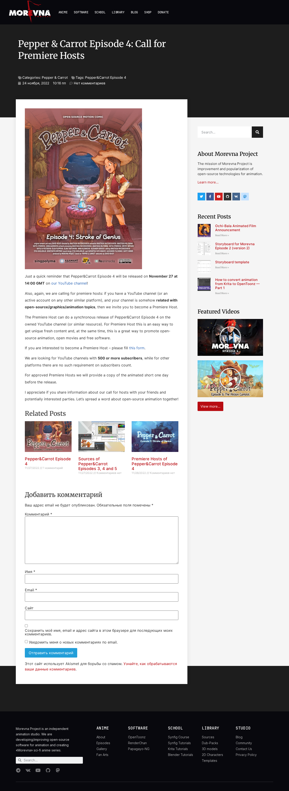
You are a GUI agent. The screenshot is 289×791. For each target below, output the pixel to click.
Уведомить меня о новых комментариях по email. (73, 642)
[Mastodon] (58, 770)
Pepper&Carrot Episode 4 (105, 77)
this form (136, 348)
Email (31, 590)
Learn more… (208, 182)
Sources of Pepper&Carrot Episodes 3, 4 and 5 (97, 463)
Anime (63, 12)
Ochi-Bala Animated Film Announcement (235, 228)
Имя (30, 571)
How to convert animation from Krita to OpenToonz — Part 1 (237, 284)
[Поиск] (257, 132)
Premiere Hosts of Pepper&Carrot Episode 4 (155, 463)
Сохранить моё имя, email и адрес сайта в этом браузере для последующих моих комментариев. (99, 632)
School (100, 12)
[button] (230, 337)
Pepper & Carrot (55, 77)
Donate (163, 12)
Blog (134, 12)
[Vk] (236, 196)
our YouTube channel (69, 283)
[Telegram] (18, 770)
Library (118, 12)
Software (81, 12)
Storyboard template (232, 262)
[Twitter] (201, 196)
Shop (147, 12)
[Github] (227, 196)
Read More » (222, 235)
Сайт (29, 608)
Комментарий (38, 514)
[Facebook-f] (210, 196)
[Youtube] (219, 196)
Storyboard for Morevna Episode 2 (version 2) (235, 246)
